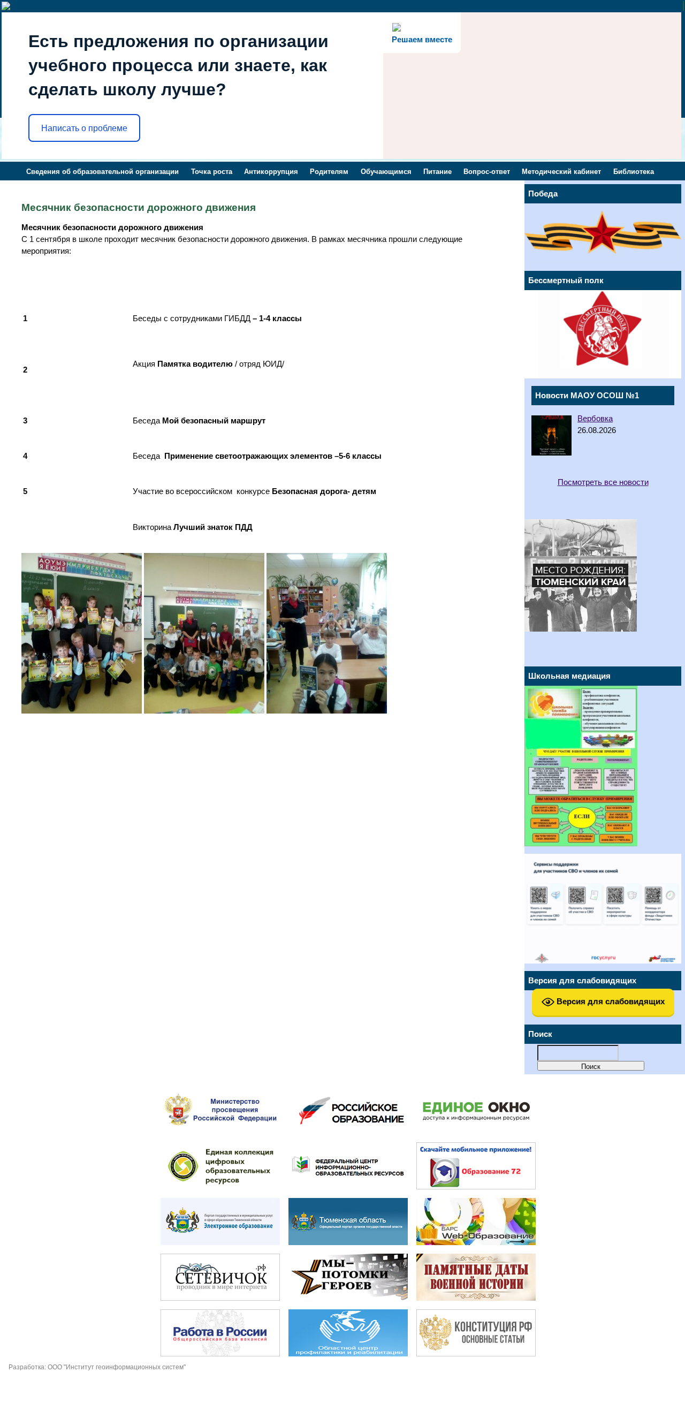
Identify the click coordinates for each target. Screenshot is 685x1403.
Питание (437, 172)
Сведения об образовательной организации (102, 172)
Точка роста (211, 172)
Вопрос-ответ (486, 172)
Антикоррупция (271, 172)
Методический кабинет (561, 172)
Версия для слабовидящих (609, 1001)
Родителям (329, 172)
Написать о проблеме (84, 128)
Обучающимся (386, 172)
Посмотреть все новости (603, 482)
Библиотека (633, 172)
